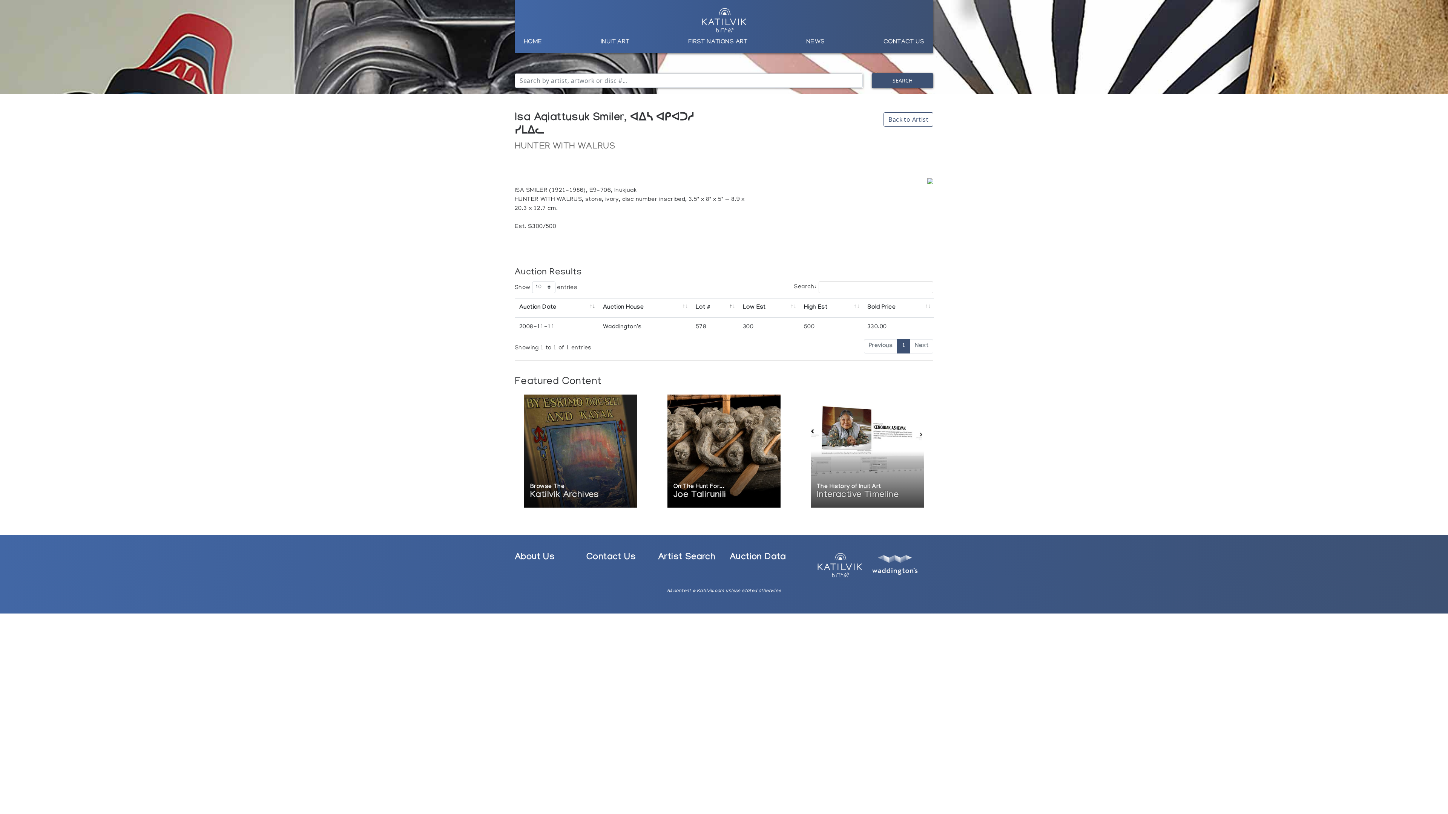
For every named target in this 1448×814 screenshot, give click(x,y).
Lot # (703, 307)
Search (903, 80)
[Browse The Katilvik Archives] (580, 451)
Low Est (754, 307)
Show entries (546, 287)
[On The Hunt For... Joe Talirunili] (724, 451)
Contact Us (904, 42)
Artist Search (686, 557)
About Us (535, 557)
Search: (805, 287)
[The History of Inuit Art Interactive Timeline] (867, 451)
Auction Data (758, 557)
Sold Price (881, 307)
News (815, 42)
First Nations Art (718, 42)
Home (533, 42)
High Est (815, 307)
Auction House (623, 307)
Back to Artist (908, 119)
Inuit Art (615, 42)
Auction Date (538, 307)
